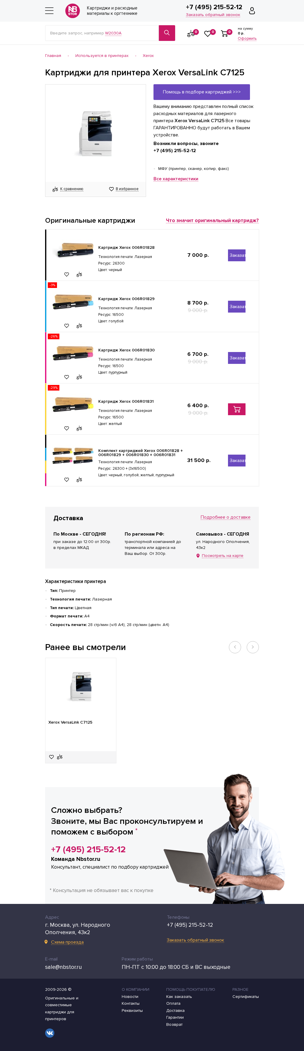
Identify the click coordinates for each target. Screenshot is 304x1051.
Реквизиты (132, 1011)
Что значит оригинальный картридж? (212, 220)
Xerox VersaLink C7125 (70, 722)
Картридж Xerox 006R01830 (126, 350)
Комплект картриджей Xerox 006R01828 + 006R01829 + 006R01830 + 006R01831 (140, 452)
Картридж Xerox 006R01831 (126, 401)
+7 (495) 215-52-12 (214, 7)
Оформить (247, 39)
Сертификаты (245, 997)
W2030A (113, 33)
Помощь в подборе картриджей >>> (202, 92)
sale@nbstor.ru (63, 967)
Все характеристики (175, 178)
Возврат (174, 1025)
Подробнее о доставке (226, 517)
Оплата (173, 1003)
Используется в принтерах (102, 56)
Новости (130, 997)
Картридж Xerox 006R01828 (126, 247)
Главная (53, 56)
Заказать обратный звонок (213, 15)
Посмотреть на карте (222, 556)
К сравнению (71, 189)
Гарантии (175, 1017)
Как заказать (179, 997)
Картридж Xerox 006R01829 (126, 298)
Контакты (131, 1003)
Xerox (148, 56)
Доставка (175, 1011)
